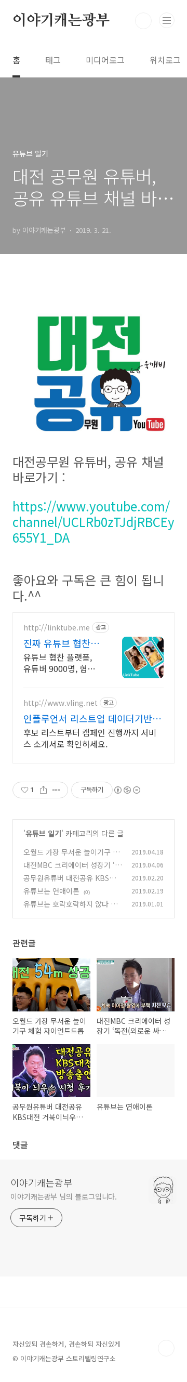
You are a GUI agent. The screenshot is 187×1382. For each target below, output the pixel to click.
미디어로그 (105, 60)
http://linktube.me (56, 627)
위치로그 (165, 60)
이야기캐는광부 (61, 21)
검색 (143, 21)
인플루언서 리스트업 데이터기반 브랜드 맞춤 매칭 (93, 718)
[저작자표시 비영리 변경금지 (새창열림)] (127, 790)
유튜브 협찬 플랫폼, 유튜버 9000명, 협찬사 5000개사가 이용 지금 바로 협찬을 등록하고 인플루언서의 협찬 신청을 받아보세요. (61, 662)
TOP (166, 1348)
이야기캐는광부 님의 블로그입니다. (63, 1196)
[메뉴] (167, 20)
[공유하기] (43, 790)
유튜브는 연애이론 (51, 891)
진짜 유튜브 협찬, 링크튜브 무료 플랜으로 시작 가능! (61, 643)
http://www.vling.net (60, 703)
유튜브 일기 (43, 833)
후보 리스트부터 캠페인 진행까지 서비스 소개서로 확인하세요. (89, 737)
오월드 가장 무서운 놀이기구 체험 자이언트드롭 (71, 857)
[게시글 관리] (56, 790)
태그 (53, 60)
